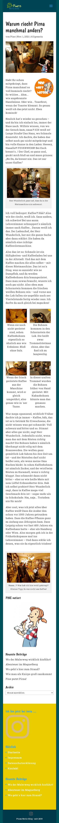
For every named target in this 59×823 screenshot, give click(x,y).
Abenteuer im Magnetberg (22, 664)
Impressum (15, 757)
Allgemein (37, 36)
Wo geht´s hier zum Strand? (23, 669)
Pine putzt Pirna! (16, 678)
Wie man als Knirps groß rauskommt (29, 674)
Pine (12, 36)
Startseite (14, 752)
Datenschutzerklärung (22, 763)
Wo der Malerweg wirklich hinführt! (28, 659)
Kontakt (13, 768)
